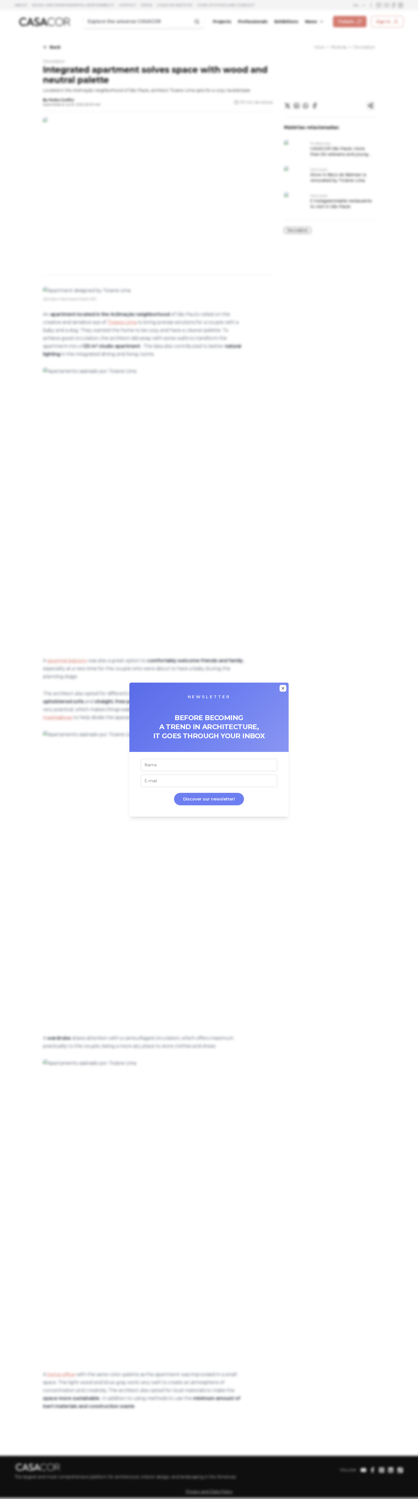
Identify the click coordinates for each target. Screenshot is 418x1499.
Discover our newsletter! (209, 799)
